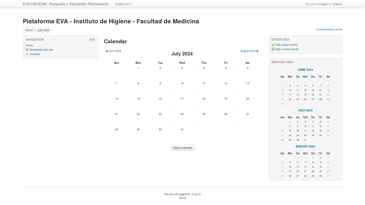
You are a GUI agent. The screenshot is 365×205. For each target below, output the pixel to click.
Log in (337, 4)
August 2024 (305, 146)
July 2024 (43, 30)
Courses (35, 54)
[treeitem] (60, 45)
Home (29, 45)
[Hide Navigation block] (91, 40)
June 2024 (305, 70)
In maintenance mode (329, 29)
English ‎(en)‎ (122, 4)
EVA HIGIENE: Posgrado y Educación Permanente (66, 3)
